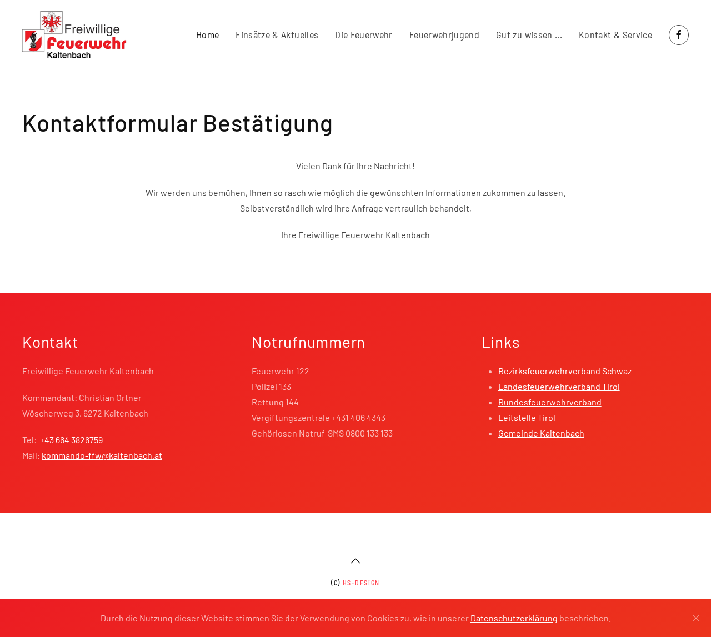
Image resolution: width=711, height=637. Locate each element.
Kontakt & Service (615, 34)
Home (207, 34)
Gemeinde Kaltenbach (541, 433)
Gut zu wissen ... (529, 34)
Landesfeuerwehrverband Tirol (559, 386)
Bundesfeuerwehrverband (550, 402)
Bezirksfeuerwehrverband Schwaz (565, 370)
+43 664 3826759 (71, 439)
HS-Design (361, 582)
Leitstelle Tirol (526, 417)
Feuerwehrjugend (444, 34)
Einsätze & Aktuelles (277, 34)
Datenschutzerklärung (514, 618)
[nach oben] (355, 560)
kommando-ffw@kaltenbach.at (102, 455)
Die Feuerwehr (364, 34)
